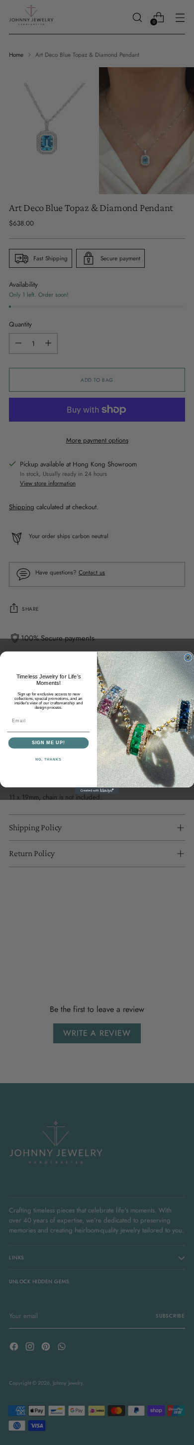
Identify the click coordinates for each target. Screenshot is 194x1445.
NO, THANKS (48, 760)
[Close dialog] (188, 657)
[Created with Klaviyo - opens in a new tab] (97, 790)
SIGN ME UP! (48, 742)
